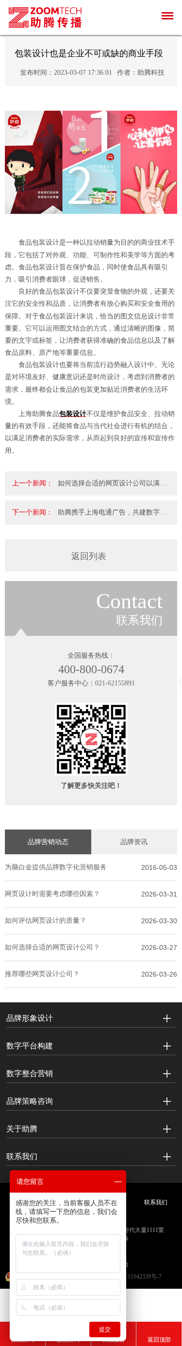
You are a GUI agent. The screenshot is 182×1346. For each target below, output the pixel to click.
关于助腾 (21, 1129)
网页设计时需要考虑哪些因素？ (52, 893)
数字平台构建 (29, 1046)
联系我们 (21, 1156)
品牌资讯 (134, 842)
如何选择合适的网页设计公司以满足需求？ (112, 488)
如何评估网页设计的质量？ (45, 920)
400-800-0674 (91, 669)
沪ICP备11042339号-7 (134, 1276)
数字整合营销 (29, 1073)
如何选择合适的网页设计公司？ (52, 947)
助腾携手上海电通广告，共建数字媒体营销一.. (112, 517)
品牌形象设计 (29, 1018)
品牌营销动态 (48, 842)
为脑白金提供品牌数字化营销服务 (56, 867)
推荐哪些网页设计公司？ (42, 974)
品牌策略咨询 (29, 1101)
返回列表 (88, 556)
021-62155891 (115, 683)
